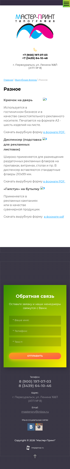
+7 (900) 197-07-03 (35, 55)
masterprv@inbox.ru (35, 411)
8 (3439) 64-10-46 (35, 386)
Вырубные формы (26, 79)
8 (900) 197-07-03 (35, 381)
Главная (8, 79)
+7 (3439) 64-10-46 (35, 58)
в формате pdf (54, 216)
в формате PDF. (54, 132)
